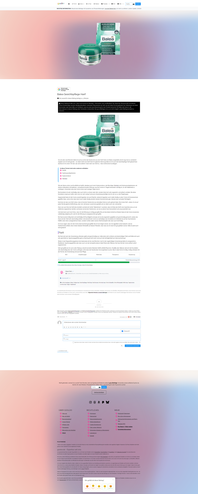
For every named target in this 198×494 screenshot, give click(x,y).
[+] (85, 327)
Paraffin (114, 248)
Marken (97, 3)
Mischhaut (89, 282)
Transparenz (115, 254)
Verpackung (132, 254)
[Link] (82, 327)
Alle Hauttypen (66, 282)
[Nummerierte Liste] (73, 327)
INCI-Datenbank (104, 456)
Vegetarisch (73, 284)
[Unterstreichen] (69, 327)
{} (83, 327)
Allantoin (64, 178)
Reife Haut (125, 282)
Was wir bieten (66, 416)
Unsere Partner (66, 421)
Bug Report (65, 312)
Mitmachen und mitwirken (68, 430)
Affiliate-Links (65, 424)
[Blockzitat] (77, 327)
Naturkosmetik (63, 480)
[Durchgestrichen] (71, 327)
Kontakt (92, 435)
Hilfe (120, 3)
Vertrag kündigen (99, 392)
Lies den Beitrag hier (110, 8)
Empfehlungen (83, 254)
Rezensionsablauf (66, 419)
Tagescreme (131, 282)
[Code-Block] (79, 327)
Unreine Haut (63, 284)
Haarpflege (111, 452)
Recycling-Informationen (124, 416)
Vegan (68, 284)
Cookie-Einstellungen (95, 424)
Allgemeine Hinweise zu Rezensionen (99, 430)
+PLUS (82, 468)
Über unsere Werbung (96, 427)
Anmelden (138, 316)
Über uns (64, 413)
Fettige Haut (76, 282)
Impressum (93, 413)
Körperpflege (97, 452)
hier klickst (90, 265)
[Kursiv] (66, 327)
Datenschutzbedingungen (88, 311)
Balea (71, 282)
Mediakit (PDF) (121, 424)
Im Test (89, 3)
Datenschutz (93, 416)
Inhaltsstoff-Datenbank (124, 413)
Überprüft (127, 331)
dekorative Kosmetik (121, 452)
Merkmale (99, 254)
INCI (114, 3)
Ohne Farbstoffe (110, 282)
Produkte (105, 3)
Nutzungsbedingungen (74, 311)
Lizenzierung (93, 433)
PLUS (74, 3)
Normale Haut (102, 282)
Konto (81, 3)
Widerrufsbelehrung (95, 421)
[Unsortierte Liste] (75, 327)
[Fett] (64, 327)
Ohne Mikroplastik (118, 282)
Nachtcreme (95, 282)
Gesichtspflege (83, 282)
